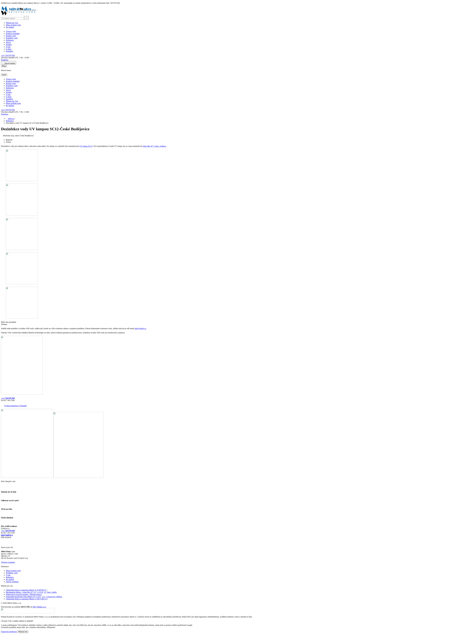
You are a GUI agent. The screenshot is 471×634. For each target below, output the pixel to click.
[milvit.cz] (18, 15)
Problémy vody (12, 38)
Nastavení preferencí (9, 632)
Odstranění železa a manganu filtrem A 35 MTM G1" (26, 590)
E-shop (8, 49)
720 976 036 (8, 55)
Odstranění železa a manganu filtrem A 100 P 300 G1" (27, 599)
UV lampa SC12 (85, 146)
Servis (8, 42)
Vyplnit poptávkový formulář (15, 406)
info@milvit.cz (140, 328)
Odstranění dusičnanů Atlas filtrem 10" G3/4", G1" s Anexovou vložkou (34, 597)
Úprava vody (11, 31)
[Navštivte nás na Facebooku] (1, 540)
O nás (8, 47)
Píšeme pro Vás (12, 23)
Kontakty (9, 51)
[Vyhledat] (26, 18)
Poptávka (4, 60)
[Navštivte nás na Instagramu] (2, 543)
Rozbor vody (11, 36)
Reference (10, 40)
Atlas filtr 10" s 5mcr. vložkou (154, 146)
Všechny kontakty (8, 562)
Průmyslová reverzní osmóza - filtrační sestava (24, 594)
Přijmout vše (22, 632)
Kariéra (9, 45)
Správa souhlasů (12, 582)
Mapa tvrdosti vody (13, 25)
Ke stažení (10, 27)
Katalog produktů (13, 34)
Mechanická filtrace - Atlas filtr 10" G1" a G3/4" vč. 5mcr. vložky (31, 592)
